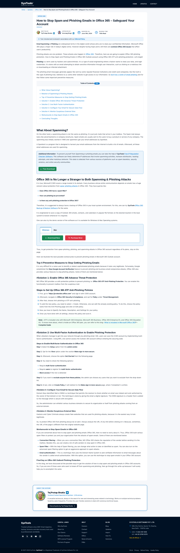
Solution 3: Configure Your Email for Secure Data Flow (62, 108)
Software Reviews (64, 536)
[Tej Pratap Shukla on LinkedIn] (54, 33)
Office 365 (38, 10)
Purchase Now (76, 238)
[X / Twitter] (27, 536)
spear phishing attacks (69, 186)
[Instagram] (40, 536)
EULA (131, 550)
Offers (84, 536)
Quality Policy (154, 550)
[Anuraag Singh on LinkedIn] (73, 33)
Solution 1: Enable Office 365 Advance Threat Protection (63, 101)
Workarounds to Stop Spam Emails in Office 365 (60, 115)
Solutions (109, 539)
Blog (107, 526)
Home (135, 4)
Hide (97, 83)
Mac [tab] (55, 230)
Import (108, 532)
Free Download (49, 169)
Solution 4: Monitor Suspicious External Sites (58, 111)
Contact (153, 4)
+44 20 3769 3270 (141, 534)
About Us (61, 529)
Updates (143, 4)
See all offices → (135, 538)
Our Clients (61, 532)
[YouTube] (36, 536)
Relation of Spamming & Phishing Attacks (57, 94)
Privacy (136, 550)
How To (108, 536)
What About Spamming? (51, 90)
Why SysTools (62, 526)
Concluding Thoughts (50, 118)
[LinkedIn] (31, 536)
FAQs (83, 542)
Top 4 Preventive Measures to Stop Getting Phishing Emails (64, 97)
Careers (84, 526)
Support (84, 532)
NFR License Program (65, 539)
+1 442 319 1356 (141, 532)
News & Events (87, 539)
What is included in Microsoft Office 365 (119, 322)
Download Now (54, 238)
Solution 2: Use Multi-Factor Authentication (58, 104)
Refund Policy (145, 550)
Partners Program (64, 542)
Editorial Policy (80, 39)
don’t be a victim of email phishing (124, 75)
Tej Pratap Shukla (46, 33)
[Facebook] (23, 536)
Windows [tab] (45, 230)
